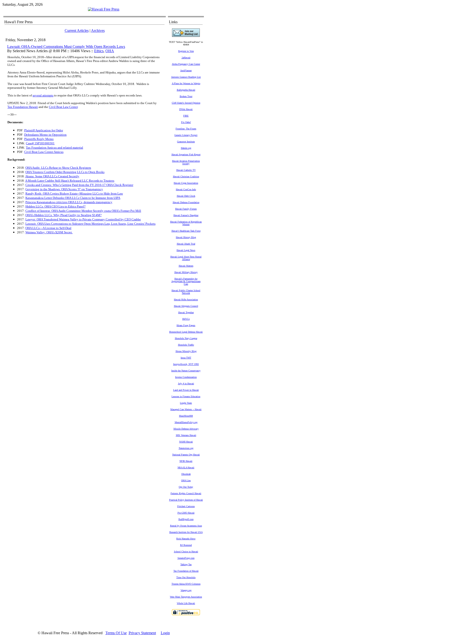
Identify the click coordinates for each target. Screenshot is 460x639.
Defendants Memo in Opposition (45, 134)
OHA (109, 51)
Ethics (99, 51)
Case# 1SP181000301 (40, 143)
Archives (98, 30)
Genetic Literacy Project (185, 135)
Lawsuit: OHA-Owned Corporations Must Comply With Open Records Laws (66, 47)
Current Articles (77, 30)
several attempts (43, 95)
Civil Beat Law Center (63, 107)
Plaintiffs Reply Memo (39, 139)
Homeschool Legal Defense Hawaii (186, 332)
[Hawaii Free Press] (103, 9)
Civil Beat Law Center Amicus (43, 152)
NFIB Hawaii (185, 461)
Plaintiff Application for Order (43, 130)
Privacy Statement (142, 633)
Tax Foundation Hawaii (22, 107)
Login (165, 633)
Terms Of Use (116, 633)
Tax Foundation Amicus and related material (54, 147)
